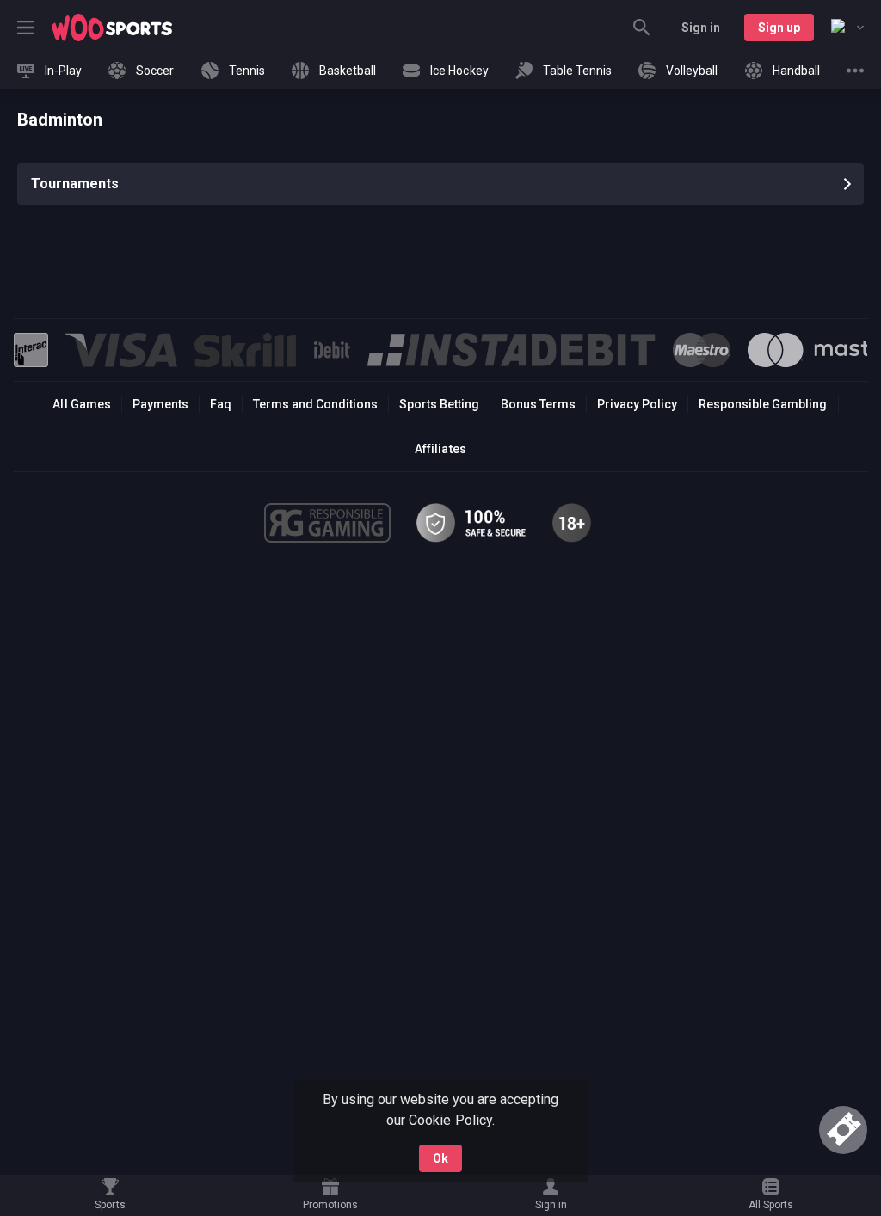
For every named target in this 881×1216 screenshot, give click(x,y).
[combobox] (847, 27)
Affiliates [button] (440, 449)
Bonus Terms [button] (538, 404)
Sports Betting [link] (439, 404)
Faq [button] (220, 404)
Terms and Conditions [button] (315, 404)
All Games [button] (81, 404)
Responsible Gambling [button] (763, 404)
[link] (112, 27)
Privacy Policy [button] (637, 404)
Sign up (779, 27)
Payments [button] (160, 404)
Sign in (700, 27)
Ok (440, 1158)
